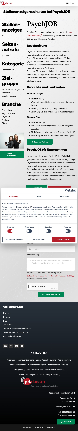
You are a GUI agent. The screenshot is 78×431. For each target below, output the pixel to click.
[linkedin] (5, 346)
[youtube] (22, 346)
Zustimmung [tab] (13, 196)
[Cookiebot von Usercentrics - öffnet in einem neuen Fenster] (67, 190)
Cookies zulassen (63, 239)
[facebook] (11, 346)
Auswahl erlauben (39, 239)
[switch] (29, 231)
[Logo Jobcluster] (6, 2)
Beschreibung (33, 254)
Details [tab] (39, 196)
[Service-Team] (12, 133)
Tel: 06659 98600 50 (66, 412)
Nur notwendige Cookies (14, 239)
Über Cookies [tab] (64, 196)
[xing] (16, 346)
